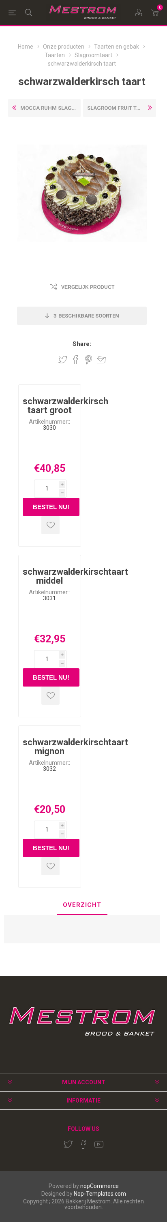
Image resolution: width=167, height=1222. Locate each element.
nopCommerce (99, 1186)
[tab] (82, 905)
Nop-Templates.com (100, 1193)
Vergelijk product (87, 287)
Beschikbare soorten (86, 316)
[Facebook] (83, 1144)
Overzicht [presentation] (82, 905)
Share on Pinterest (88, 359)
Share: (82, 344)
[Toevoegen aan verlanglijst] (50, 525)
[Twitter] (68, 1144)
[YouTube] (98, 1144)
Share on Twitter (62, 359)
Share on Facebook (75, 359)
